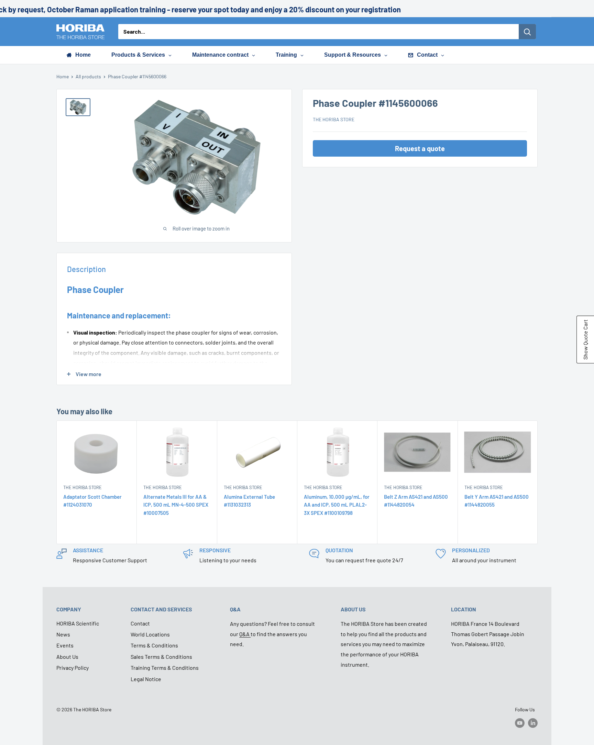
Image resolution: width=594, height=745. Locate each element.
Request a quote (420, 148)
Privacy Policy (72, 667)
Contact (140, 623)
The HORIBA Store (333, 119)
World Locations (150, 634)
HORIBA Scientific (77, 623)
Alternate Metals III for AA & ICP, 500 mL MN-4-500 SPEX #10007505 (175, 505)
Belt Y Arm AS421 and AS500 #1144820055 (496, 501)
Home (62, 76)
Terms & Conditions (154, 645)
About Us (67, 656)
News (63, 634)
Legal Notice (146, 679)
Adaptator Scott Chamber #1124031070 (92, 501)
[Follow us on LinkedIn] (533, 722)
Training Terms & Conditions (165, 667)
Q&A (245, 634)
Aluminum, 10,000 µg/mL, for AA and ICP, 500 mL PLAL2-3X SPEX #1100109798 (337, 505)
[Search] (527, 31)
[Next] (538, 482)
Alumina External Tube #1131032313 (249, 501)
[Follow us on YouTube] (520, 722)
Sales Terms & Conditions (161, 656)
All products (88, 76)
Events (65, 645)
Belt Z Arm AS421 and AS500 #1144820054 (416, 501)
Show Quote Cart (585, 339)
